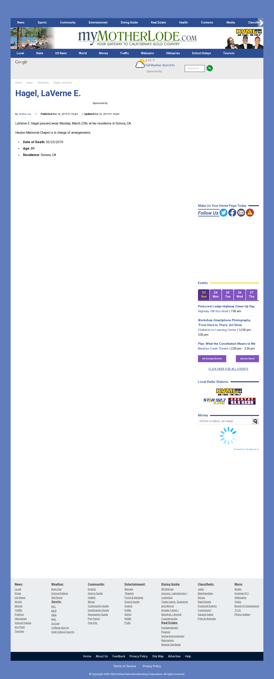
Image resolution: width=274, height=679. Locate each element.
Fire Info (92, 622)
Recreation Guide (98, 614)
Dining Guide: (170, 584)
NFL (53, 606)
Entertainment (98, 22)
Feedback (119, 656)
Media (230, 22)
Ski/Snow (57, 597)
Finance (165, 631)
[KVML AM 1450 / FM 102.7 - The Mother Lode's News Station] (229, 390)
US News (61, 53)
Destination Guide (98, 610)
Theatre (129, 593)
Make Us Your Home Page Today (222, 206)
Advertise (174, 656)
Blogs (91, 601)
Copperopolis (169, 618)
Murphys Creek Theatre (213, 348)
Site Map (158, 656)
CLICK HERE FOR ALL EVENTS (228, 369)
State (39, 53)
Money (103, 53)
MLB (54, 610)
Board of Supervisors (246, 606)
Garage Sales (205, 614)
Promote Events (207, 606)
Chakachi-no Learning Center (217, 330)
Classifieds (255, 22)
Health (183, 22)
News (20, 22)
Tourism (228, 53)
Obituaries (173, 53)
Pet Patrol (94, 618)
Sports (42, 22)
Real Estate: (169, 623)
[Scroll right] (260, 22)
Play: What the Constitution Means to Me (227, 344)
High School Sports (62, 631)
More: (238, 584)
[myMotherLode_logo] (137, 38)
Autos (201, 597)
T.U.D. (237, 610)
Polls (128, 622)
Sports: (56, 602)
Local (20, 53)
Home (87, 656)
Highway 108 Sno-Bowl (213, 311)
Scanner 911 (241, 593)
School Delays (201, 53)
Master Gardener (171, 644)
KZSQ (128, 614)
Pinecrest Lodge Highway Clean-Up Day (226, 306)
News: (19, 584)
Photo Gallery (242, 614)
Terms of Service (124, 666)
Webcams (147, 53)
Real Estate (158, 22)
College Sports (60, 627)
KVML (128, 610)
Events (92, 589)
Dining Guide (129, 22)
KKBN (128, 618)
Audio (238, 589)
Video (237, 601)
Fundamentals (169, 627)
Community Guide (98, 606)
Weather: (57, 584)
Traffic (124, 53)
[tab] (204, 294)
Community (67, 22)
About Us (102, 656)
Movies (129, 589)
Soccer (55, 623)
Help (188, 656)
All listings (167, 589)
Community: (96, 584)
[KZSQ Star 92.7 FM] (213, 400)
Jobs (201, 589)
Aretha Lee (25, 114)
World (83, 53)
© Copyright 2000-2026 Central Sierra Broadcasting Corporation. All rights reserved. (137, 674)
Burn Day (56, 589)
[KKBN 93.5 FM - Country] (241, 400)
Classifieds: (206, 584)
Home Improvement (172, 636)
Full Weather (153, 65)
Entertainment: (135, 584)
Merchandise (205, 593)
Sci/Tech (20, 627)
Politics (19, 614)
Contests (207, 22)
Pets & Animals (207, 618)
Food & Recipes (134, 597)
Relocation (167, 640)
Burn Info (169, 65)
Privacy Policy (139, 656)
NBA (54, 615)
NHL (53, 619)
